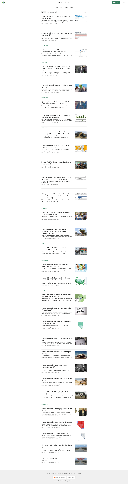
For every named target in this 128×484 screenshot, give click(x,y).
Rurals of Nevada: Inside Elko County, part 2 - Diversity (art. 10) (56, 322)
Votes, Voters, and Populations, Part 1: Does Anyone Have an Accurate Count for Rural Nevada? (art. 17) (56, 196)
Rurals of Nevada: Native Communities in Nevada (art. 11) (56, 309)
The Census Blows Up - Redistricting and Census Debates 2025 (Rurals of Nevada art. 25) (56, 68)
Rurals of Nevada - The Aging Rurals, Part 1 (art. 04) (56, 409)
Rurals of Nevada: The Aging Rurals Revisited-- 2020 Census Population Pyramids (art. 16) (54, 231)
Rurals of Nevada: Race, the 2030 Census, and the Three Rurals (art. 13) (55, 279)
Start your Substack (60, 477)
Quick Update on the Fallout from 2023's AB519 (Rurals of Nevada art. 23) (55, 103)
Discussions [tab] (53, 12)
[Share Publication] (109, 2)
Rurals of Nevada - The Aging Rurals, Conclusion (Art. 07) (54, 366)
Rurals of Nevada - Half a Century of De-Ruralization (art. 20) (55, 146)
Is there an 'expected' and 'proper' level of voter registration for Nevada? (56, 181)
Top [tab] (48, 12)
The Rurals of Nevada (49, 458)
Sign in (123, 2)
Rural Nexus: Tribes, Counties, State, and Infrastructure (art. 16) (55, 213)
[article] (64, 21)
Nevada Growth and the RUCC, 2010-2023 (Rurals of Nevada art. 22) (55, 116)
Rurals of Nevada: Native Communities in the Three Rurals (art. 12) (56, 295)
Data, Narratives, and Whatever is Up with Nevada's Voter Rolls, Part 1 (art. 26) (56, 51)
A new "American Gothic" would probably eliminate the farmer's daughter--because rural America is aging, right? (56, 413)
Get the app (71, 477)
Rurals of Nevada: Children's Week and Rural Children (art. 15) (55, 249)
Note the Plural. (45, 460)
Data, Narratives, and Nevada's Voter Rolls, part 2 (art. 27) (56, 34)
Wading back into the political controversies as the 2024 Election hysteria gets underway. (55, 200)
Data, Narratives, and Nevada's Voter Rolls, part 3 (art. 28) (56, 17)
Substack (56, 481)
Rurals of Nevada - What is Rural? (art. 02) (56, 433)
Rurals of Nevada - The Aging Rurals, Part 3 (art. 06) (56, 379)
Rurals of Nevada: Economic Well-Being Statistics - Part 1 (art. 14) (55, 265)
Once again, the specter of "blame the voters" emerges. (55, 166)
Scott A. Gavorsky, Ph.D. (51, 23)
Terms (70, 473)
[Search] (106, 2)
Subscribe (116, 2)
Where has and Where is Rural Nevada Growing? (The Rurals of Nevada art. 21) (55, 133)
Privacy (66, 473)
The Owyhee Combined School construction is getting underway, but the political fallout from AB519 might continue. (55, 106)
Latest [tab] (43, 12)
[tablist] (49, 12)
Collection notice (77, 473)
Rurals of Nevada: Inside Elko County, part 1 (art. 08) (56, 352)
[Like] (42, 111)
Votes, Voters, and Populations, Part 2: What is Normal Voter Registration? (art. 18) (56, 178)
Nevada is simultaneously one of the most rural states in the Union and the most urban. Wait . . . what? (56, 436)
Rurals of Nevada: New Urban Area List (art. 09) (56, 339)
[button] (56, 7)
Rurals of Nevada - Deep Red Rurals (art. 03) (56, 422)
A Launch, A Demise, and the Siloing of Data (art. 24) (56, 86)
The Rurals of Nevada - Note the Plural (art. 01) (56, 446)
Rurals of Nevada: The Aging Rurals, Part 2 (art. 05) (56, 393)
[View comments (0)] (53, 94)
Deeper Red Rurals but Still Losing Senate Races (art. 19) (56, 163)
